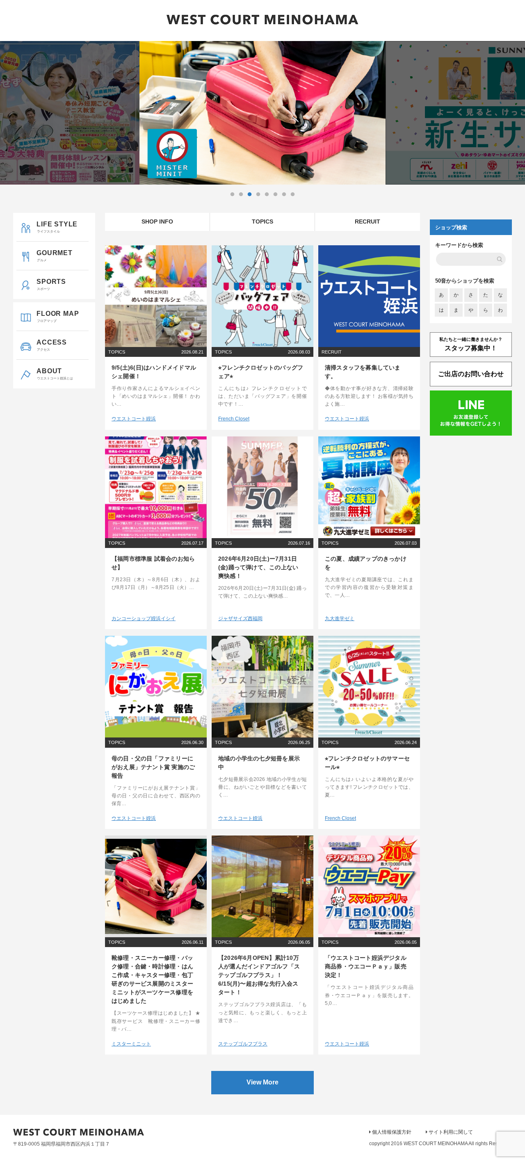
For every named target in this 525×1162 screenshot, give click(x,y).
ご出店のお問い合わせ (471, 373)
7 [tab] (284, 194)
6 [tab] (275, 194)
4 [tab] (258, 194)
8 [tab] (292, 194)
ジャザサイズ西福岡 (240, 618)
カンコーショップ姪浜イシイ (144, 618)
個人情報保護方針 (391, 1132)
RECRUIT (367, 221)
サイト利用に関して (451, 1132)
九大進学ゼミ (339, 618)
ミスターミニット (131, 1044)
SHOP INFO (157, 221)
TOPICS (262, 221)
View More (262, 1082)
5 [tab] (266, 194)
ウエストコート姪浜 (134, 419)
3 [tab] (249, 194)
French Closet (233, 419)
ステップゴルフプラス (242, 1044)
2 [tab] (241, 194)
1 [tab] (232, 194)
